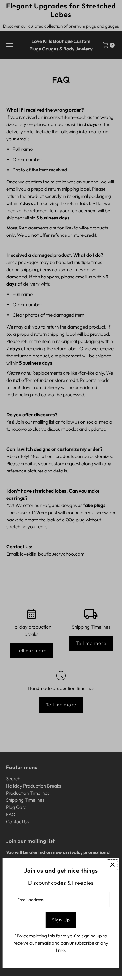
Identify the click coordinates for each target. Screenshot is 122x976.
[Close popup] (112, 864)
